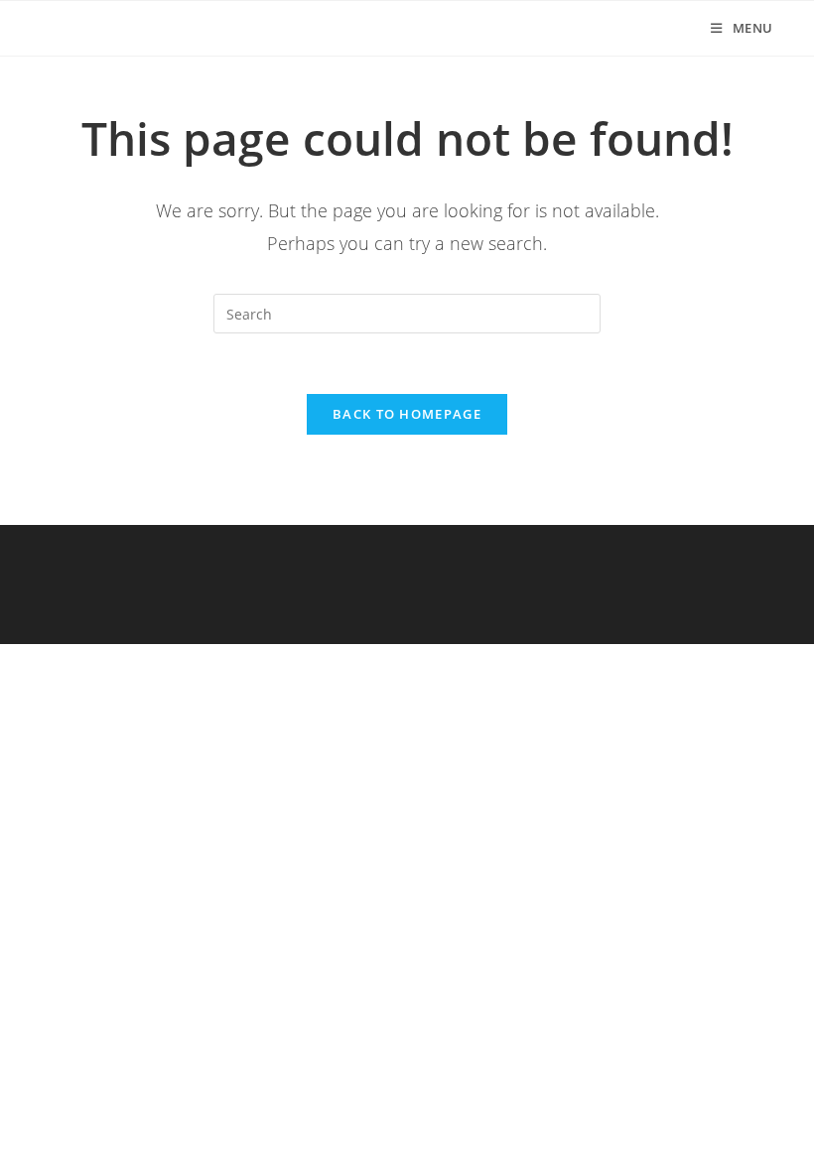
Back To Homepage (407, 414)
